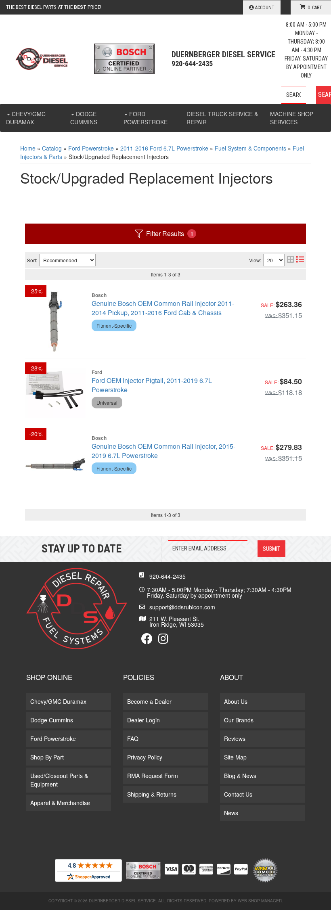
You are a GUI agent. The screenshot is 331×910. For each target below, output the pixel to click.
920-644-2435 (167, 576)
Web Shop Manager (260, 901)
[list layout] (300, 260)
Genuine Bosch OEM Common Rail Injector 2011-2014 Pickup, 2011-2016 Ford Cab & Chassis (163, 308)
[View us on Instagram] (163, 640)
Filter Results (169, 233)
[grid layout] (290, 260)
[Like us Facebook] (147, 640)
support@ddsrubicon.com (182, 607)
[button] (306, 95)
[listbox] (67, 260)
